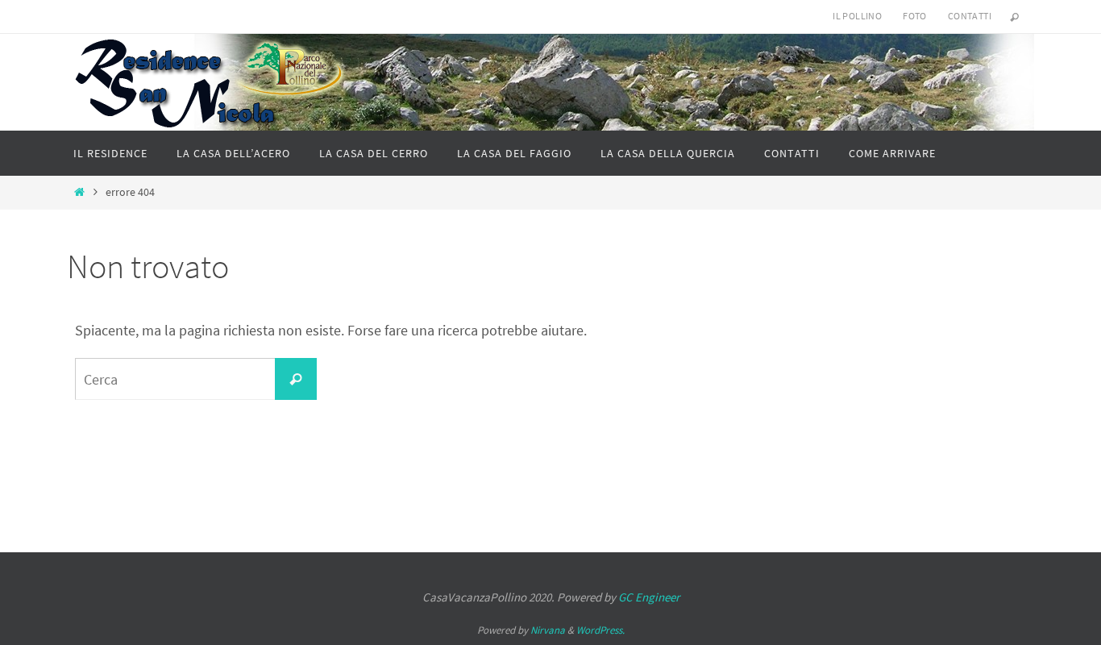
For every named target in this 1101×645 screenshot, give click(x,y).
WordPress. (600, 630)
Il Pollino (857, 16)
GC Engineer (648, 597)
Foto (915, 16)
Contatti (969, 16)
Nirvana (547, 630)
